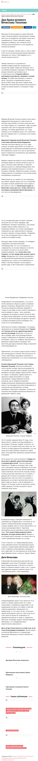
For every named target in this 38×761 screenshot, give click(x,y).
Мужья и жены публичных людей (21, 14)
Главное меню (5, 14)
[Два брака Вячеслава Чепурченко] (19, 654)
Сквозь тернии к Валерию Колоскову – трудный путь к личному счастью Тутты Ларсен (18, 711)
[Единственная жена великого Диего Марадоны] (19, 666)
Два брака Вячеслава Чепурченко (17, 660)
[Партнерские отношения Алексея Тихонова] (19, 680)
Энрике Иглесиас (12, 730)
